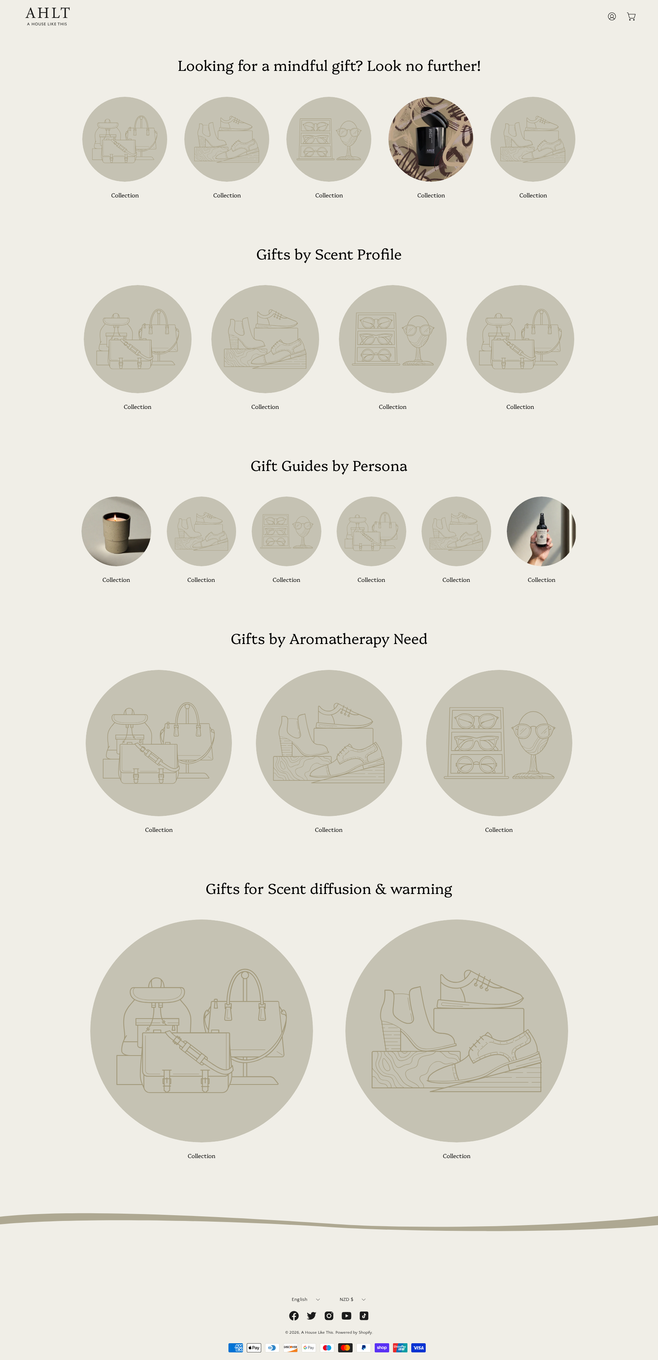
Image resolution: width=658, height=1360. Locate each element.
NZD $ (346, 1299)
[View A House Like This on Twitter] (311, 1316)
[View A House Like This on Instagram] (329, 1316)
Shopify (365, 1332)
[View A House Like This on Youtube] (346, 1316)
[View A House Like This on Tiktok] (364, 1316)
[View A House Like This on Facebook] (294, 1316)
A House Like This (317, 1332)
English (300, 1299)
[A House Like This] (47, 16)
